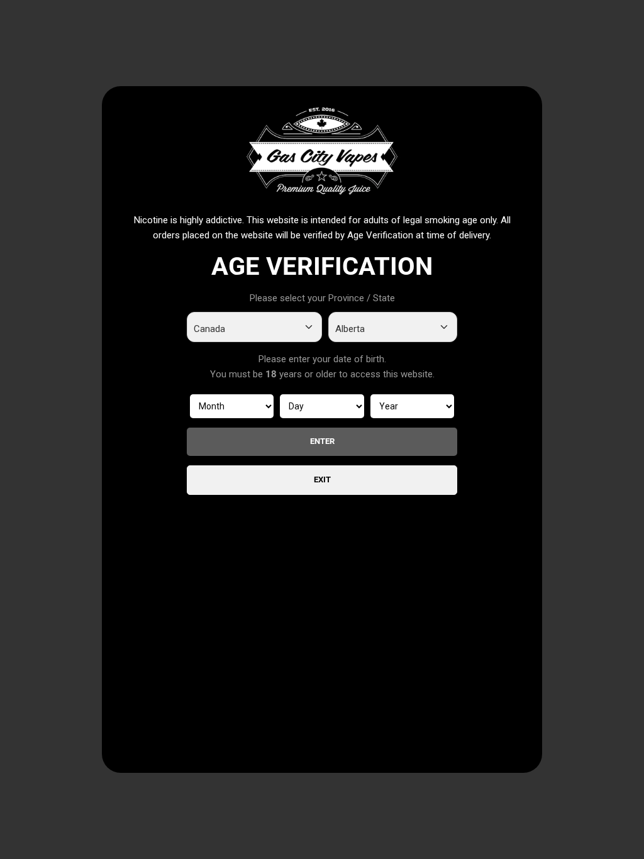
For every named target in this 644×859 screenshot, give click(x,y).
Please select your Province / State (322, 298)
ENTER (322, 441)
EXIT (322, 479)
